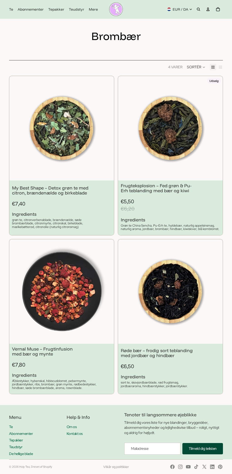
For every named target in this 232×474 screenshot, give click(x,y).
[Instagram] (180, 466)
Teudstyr (15, 447)
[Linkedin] (212, 466)
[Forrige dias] (16, 128)
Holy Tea (24, 467)
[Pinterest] (220, 466)
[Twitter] (204, 466)
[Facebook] (172, 466)
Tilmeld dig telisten (203, 448)
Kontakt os (75, 433)
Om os (72, 426)
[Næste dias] (107, 128)
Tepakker (16, 440)
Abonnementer (21, 433)
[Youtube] (188, 466)
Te (11, 426)
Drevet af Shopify (41, 467)
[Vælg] (107, 173)
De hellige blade (21, 453)
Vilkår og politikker (116, 467)
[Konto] (208, 9)
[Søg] (198, 9)
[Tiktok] (196, 466)
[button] (196, 67)
